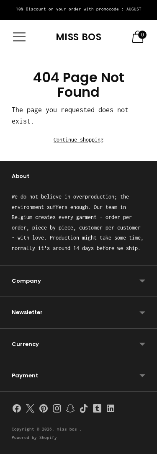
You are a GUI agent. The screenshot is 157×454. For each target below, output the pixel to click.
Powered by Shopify (34, 437)
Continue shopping (78, 140)
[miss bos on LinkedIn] (111, 410)
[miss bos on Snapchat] (70, 410)
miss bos (68, 429)
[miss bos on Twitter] (30, 410)
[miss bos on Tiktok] (84, 410)
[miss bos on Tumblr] (97, 410)
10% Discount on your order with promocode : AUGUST (79, 9)
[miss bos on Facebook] (17, 410)
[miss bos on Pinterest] (44, 410)
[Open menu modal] (19, 37)
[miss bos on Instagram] (57, 410)
